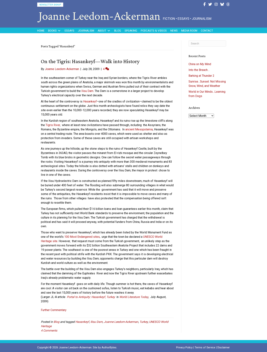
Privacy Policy (184, 347)
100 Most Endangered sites (82, 236)
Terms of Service (205, 347)
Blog (56, 322)
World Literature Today (133, 297)
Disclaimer (223, 347)
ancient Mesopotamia (139, 129)
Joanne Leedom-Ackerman (121, 322)
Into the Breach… (199, 70)
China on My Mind (200, 64)
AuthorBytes (109, 347)
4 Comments (49, 330)
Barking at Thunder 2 (201, 75)
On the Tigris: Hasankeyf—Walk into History (90, 61)
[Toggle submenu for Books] (59, 31)
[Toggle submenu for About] (109, 31)
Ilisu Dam (87, 91)
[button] (50, 5)
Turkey (143, 322)
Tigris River (53, 125)
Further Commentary (53, 310)
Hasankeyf (90, 101)
